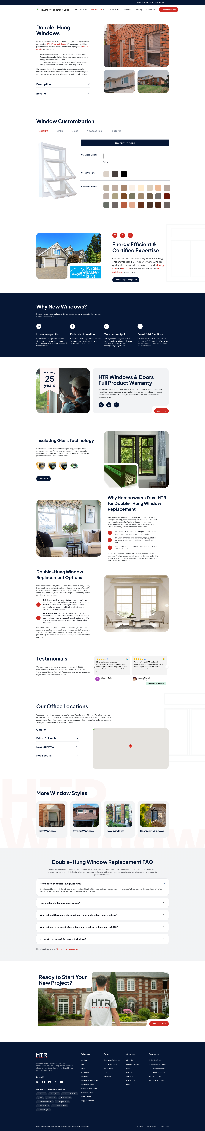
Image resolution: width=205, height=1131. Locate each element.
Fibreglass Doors (63, 1102)
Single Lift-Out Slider (89, 1088)
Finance (129, 1072)
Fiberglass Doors (110, 1064)
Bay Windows (47, 830)
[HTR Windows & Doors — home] (57, 1055)
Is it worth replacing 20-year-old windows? (63, 939)
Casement (85, 1072)
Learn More (161, 411)
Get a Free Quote (169, 10)
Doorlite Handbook (61, 1106)
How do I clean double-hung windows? (60, 883)
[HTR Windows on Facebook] (43, 1082)
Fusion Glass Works (46, 1102)
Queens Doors (44, 1106)
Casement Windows (152, 830)
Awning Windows (83, 830)
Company (126, 10)
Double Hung (86, 1076)
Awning (84, 1060)
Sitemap (140, 1126)
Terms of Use (164, 1126)
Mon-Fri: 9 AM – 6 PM (145, 2)
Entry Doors (55, 1094)
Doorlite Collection (71, 1094)
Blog (128, 1084)
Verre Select (52, 1098)
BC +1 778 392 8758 (157, 1072)
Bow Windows (115, 830)
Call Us (158, 2)
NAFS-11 (125, 268)
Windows (43, 1094)
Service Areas (79, 10)
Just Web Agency (83, 1126)
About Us (129, 1060)
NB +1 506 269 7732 (157, 1076)
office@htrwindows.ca (157, 1064)
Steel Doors (108, 1068)
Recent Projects (132, 1064)
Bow (83, 1068)
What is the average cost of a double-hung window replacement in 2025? (79, 927)
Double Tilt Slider (87, 1084)
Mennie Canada (66, 1098)
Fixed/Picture (86, 1096)
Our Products (96, 10)
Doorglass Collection (112, 1060)
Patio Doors (108, 1072)
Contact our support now (68, 949)
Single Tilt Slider (87, 1092)
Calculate (112, 10)
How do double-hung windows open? (60, 903)
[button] (167, 666)
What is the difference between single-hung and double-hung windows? (79, 915)
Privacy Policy (151, 1126)
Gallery (129, 1068)
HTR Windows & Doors (56, 44)
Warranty (129, 1076)
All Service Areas (155, 1060)
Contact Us (150, 10)
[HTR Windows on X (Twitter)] (55, 1082)
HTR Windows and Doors (46, 1126)
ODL (41, 1098)
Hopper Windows (87, 1101)
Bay (82, 1064)
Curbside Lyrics (44, 1110)
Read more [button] (100, 672)
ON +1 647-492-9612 (157, 1068)
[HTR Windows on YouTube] (61, 1082)
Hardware (107, 1076)
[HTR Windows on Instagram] (37, 1082)
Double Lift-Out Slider (89, 1080)
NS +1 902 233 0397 (157, 1080)
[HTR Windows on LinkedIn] (49, 1082)
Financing (138, 10)
